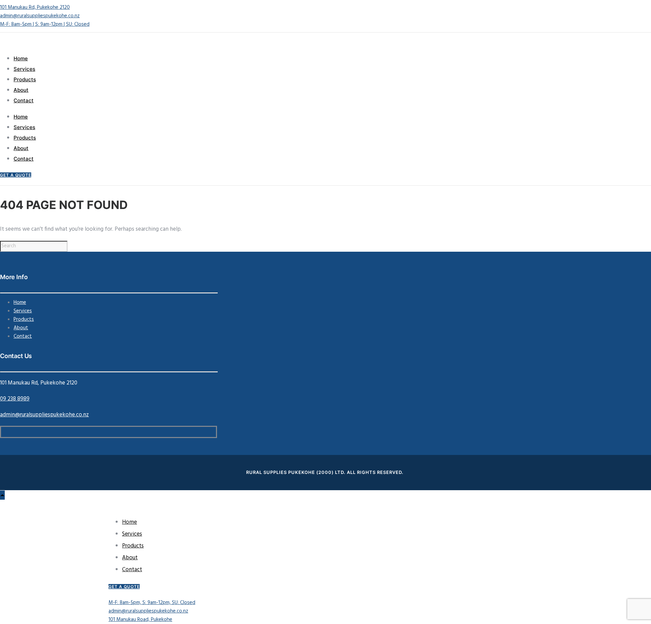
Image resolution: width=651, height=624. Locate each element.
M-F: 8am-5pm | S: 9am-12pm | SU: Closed (45, 24)
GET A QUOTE (15, 175)
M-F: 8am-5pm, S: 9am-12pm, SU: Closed (151, 603)
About (21, 90)
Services (24, 69)
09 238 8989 (14, 398)
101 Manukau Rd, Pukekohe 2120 (35, 7)
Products (25, 79)
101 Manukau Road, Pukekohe (140, 620)
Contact (24, 100)
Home (21, 58)
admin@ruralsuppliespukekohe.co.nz (40, 16)
